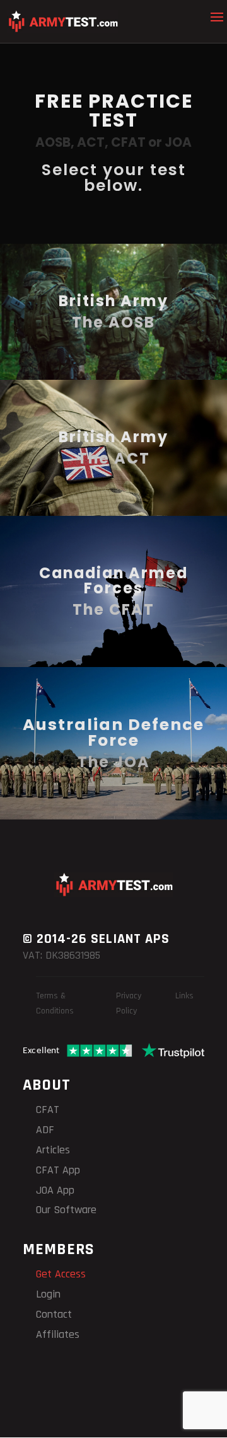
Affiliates (57, 1334)
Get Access (61, 1274)
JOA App (55, 1190)
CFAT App (58, 1170)
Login (48, 1294)
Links (184, 995)
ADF (45, 1129)
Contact (54, 1314)
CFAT (47, 1109)
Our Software (66, 1209)
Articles (53, 1150)
